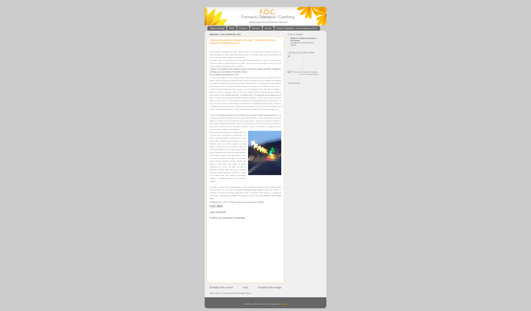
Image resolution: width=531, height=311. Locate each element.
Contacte (243, 28)
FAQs (231, 28)
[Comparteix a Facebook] (218, 206)
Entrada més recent (221, 287)
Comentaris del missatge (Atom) (237, 293)
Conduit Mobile (313, 74)
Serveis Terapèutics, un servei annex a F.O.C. (297, 28)
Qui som (256, 28)
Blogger (283, 304)
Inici (245, 287)
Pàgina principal (217, 28)
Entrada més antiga (269, 287)
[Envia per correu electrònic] (210, 206)
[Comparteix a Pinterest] (221, 206)
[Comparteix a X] (216, 206)
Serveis (268, 28)
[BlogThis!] (213, 206)
